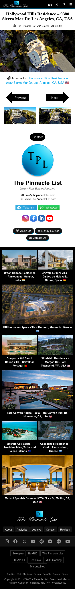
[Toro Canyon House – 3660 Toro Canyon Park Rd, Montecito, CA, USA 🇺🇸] (37, 408)
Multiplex (27, 573)
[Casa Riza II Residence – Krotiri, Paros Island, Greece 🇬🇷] (55, 439)
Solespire (17, 553)
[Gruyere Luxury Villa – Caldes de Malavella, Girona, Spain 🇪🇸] (55, 268)
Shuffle (58, 26)
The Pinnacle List (26, 26)
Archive (36, 529)
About (8, 529)
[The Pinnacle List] (37, 516)
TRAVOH (19, 560)
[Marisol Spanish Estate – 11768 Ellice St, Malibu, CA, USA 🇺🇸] (37, 494)
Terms (65, 573)
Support (56, 573)
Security (47, 573)
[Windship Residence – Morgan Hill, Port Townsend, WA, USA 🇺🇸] (55, 354)
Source (45, 26)
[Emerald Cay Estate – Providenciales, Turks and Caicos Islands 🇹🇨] (19, 439)
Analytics (22, 529)
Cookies (11, 573)
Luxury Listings (50, 231)
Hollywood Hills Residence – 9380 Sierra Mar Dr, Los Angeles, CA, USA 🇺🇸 (37, 80)
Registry (65, 529)
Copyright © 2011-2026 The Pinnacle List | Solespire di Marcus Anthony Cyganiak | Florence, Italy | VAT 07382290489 (37, 580)
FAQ (19, 573)
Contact (50, 529)
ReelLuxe (35, 560)
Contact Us (39, 237)
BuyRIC (33, 553)
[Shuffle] (57, 4)
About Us (25, 231)
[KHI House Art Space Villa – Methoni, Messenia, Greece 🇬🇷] (37, 323)
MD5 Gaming (54, 560)
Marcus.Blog (37, 566)
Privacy (37, 573)
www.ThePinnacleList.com (40, 199)
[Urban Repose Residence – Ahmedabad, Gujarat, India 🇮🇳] (19, 268)
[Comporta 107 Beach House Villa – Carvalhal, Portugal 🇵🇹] (19, 354)
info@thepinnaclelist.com (40, 195)
